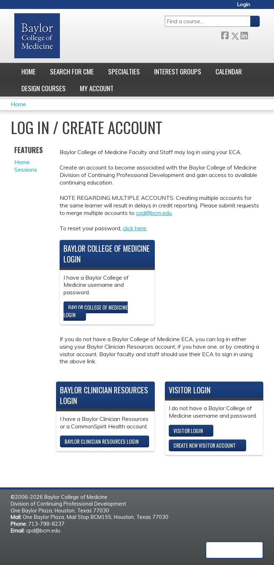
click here (134, 228)
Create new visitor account (204, 445)
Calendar (228, 71)
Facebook (224, 34)
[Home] (37, 36)
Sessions (25, 169)
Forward (253, 34)
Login (243, 4)
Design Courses (43, 88)
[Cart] (257, 7)
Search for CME (72, 71)
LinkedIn (244, 34)
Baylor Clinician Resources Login (102, 441)
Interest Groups (177, 71)
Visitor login (188, 430)
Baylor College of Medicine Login (96, 311)
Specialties (124, 71)
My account (96, 88)
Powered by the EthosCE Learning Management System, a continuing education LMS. (234, 550)
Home (28, 71)
